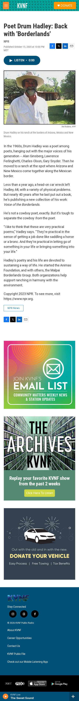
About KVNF (14, 630)
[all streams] (74, 696)
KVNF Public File (16, 654)
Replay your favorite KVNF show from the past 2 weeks (39, 480)
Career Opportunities (19, 638)
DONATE (66, 5)
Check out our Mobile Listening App (27, 661)
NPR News (14, 308)
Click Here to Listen (39, 493)
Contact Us (13, 646)
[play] (5, 696)
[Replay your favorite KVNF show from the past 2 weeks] (39, 443)
